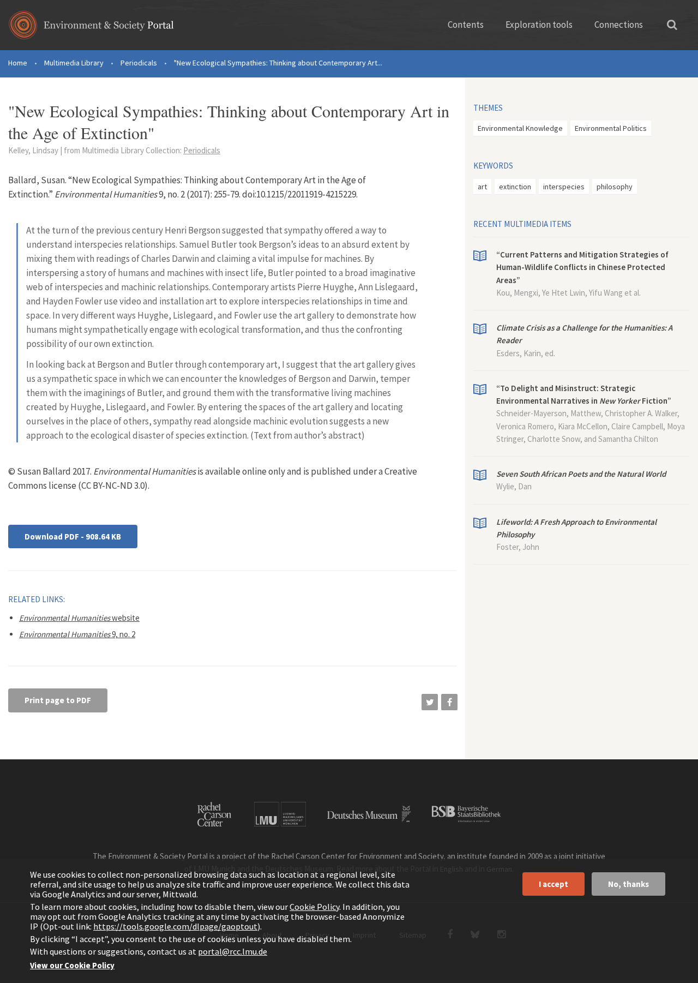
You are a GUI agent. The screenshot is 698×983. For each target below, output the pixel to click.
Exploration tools (539, 25)
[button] (430, 702)
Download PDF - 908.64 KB (73, 536)
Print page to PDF (58, 700)
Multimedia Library (74, 63)
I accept (553, 884)
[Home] (91, 28)
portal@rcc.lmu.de (232, 951)
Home (17, 63)
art (482, 186)
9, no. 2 (77, 634)
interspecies (564, 186)
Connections (618, 25)
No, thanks (628, 884)
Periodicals (139, 63)
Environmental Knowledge (520, 128)
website (79, 618)
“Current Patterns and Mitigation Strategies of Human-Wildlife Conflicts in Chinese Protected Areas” (582, 267)
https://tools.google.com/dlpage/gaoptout (175, 926)
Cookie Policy (314, 906)
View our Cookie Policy (72, 965)
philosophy (615, 186)
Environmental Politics (611, 128)
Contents (466, 25)
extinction (515, 186)
